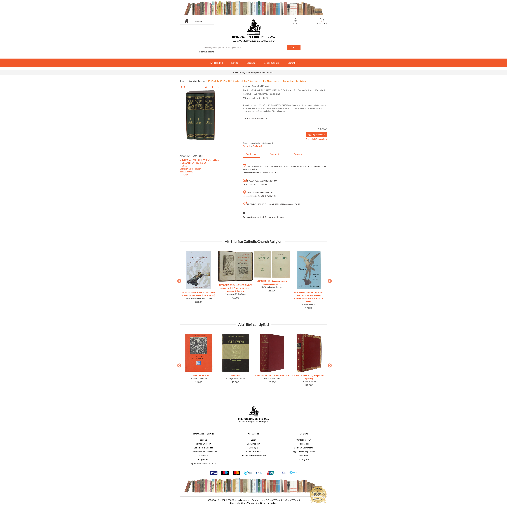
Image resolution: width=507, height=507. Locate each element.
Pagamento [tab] (274, 154)
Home (183, 81)
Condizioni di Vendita (203, 448)
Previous (178, 280)
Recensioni (304, 444)
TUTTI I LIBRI (216, 62)
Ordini (253, 440)
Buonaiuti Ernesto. (197, 81)
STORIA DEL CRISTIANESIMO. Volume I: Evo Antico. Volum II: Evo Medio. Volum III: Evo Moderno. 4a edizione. (257, 81)
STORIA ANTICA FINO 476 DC (193, 163)
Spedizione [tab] (251, 154)
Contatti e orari (303, 440)
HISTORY (184, 174)
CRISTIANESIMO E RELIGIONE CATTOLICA (199, 160)
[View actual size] (206, 87)
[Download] (212, 87)
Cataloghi (253, 448)
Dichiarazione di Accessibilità (203, 452)
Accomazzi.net (270, 503)
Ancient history (186, 171)
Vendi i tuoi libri (271, 62)
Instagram (304, 459)
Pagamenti (203, 459)
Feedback (203, 440)
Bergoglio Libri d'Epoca (242, 503)
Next (328, 280)
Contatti (197, 21)
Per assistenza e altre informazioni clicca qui (263, 217)
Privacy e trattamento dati (253, 456)
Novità (234, 62)
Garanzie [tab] (298, 154)
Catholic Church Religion (190, 169)
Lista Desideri (253, 444)
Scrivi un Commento (303, 448)
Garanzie (251, 62)
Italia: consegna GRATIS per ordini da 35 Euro (253, 72)
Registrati (257, 146)
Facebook (303, 456)
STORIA (183, 166)
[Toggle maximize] (219, 87)
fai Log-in (247, 146)
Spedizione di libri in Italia (203, 463)
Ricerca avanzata (206, 51)
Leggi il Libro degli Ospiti (304, 452)
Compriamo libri (203, 444)
